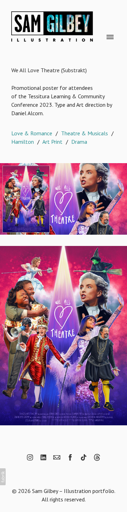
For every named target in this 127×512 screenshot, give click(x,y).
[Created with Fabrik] (3, 476)
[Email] (56, 457)
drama (79, 141)
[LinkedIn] (43, 457)
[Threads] (97, 457)
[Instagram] (30, 457)
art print (52, 141)
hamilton (22, 141)
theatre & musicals (84, 133)
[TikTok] (83, 457)
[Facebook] (70, 457)
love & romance (31, 133)
